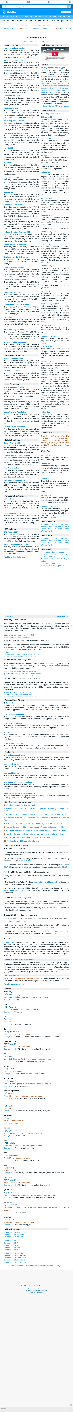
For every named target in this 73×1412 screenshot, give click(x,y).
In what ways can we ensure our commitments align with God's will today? (34, 823)
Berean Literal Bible (12, 96)
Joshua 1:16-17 (47, 244)
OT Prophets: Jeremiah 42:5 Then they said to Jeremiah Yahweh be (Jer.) (32, 1266)
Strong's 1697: (9, 1160)
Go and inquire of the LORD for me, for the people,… (20, 634)
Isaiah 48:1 (45, 412)
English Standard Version (14, 71)
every (43, 90)
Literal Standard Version (14, 387)
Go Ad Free (3, 1407)
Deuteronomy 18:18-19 (50, 304)
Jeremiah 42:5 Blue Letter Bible (16, 1232)
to (50, 83)
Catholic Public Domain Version (17, 455)
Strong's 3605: (9, 1148)
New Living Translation (13, 61)
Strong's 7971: (9, 1212)
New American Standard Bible (16, 133)
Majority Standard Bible (13, 358)
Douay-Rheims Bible (12, 443)
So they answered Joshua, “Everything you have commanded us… (24, 673)
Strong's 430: (9, 1197)
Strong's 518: (9, 1111)
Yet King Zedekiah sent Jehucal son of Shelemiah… (19, 635)
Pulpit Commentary (12, 975)
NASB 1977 (8, 163)
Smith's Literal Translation (14, 427)
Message (65, 526)
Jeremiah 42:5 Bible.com (13, 1237)
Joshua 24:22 (46, 346)
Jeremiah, (56, 83)
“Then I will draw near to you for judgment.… (17, 653)
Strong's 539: (9, 1086)
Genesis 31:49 (38, 882)
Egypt (8, 732)
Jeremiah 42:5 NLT (11, 1243)
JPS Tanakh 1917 (11, 532)
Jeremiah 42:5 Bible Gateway (15, 1234)
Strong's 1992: (9, 999)
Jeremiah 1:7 (46, 291)
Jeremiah (8, 28)
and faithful (58, 86)
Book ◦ (59, 616)
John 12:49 (21, 921)
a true (51, 86)
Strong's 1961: (9, 1061)
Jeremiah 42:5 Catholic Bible (15, 1262)
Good (50, 526)
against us (45, 88)
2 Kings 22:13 (46, 117)
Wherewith (58, 529)
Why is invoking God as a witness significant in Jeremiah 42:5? (30, 837)
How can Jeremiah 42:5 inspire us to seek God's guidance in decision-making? (35, 827)
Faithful (44, 526)
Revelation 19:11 (17, 890)
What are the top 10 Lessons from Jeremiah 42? (25, 841)
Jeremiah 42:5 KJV (11, 1250)
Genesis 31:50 (46, 215)
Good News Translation (13, 292)
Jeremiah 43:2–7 (51, 933)
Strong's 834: (9, 1173)
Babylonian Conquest (14, 743)
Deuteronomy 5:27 (48, 232)
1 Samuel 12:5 (46, 198)
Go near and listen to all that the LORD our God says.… (21, 671)
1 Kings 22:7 (46, 156)
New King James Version (14, 121)
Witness (44, 531)
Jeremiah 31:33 (62, 931)
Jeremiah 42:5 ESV (11, 1245)
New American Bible (12, 468)
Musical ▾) (59, 45)
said (47, 83)
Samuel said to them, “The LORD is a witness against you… (22, 654)
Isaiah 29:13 (61, 867)
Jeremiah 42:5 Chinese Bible (15, 1258)
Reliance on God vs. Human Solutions (19, 793)
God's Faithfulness (11, 773)
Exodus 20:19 (46, 496)
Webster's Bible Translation (15, 342)
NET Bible (8, 317)
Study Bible (9, 616)
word (48, 90)
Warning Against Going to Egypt (53, 68)
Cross (31, 41)
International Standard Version (16, 305)
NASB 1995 (8, 148)
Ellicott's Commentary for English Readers (20, 960)
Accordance (45, 524)
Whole (66, 529)
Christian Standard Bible (14, 220)
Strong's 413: (9, 1024)
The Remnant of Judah (15, 714)
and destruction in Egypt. (52, 563)
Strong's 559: (9, 1012)
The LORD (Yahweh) (14, 723)
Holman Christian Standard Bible (17, 232)
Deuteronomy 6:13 (48, 336)
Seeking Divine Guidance (14, 764)
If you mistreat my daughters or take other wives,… (20, 656)
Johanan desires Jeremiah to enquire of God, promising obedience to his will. (55, 554)
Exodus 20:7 (46, 479)
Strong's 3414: (9, 1037)
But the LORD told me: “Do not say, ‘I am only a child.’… (20, 693)
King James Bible (11, 108)
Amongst (59, 524)
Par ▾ (17, 45)
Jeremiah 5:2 (46, 455)
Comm (42, 41)
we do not (56, 88)
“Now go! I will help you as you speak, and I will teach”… (21, 696)
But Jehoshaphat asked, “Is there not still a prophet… (20, 637)
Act (53, 524)
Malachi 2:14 (53, 882)
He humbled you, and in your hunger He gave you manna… (21, 675)
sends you (45, 92)
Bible (3, 28)
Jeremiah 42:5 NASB (12, 1247)
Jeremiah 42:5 (9, 942)
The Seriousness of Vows (14, 755)
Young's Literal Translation (15, 412)
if (50, 88)
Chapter (65, 616)
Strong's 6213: (9, 1136)
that (51, 90)
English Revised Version (14, 267)
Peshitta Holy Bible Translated (16, 514)
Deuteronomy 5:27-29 (49, 506)
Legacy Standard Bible (13, 178)
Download (65, 106)
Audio (26, 41)
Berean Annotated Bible (13, 205)
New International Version (14, 48)
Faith (67, 524)
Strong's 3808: (9, 1123)
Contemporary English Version (16, 257)
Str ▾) (20, 45)
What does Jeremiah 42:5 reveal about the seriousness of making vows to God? (36, 830)
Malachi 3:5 (45, 172)
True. (50, 529)
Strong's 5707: (9, 1098)
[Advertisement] (36, 601)
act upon (65, 88)
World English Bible (12, 371)
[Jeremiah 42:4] (2, 630)
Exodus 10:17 (49, 927)
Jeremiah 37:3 (46, 138)
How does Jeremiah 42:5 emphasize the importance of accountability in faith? (35, 834)
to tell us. (53, 92)
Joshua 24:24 (40, 904)
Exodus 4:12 (46, 325)
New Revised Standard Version (16, 480)
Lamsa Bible (9, 499)
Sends (43, 529)
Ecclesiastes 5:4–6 (49, 908)
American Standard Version (15, 244)
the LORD (57, 90)
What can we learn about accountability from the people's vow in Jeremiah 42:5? (36, 814)
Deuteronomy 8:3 (48, 266)
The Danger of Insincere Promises (18, 782)
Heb (47, 41)
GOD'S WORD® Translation (15, 280)
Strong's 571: (9, 1074)
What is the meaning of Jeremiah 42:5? (21, 805)
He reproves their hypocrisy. (53, 566)
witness (66, 86)
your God (65, 90)
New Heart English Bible (14, 330)
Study (37, 41)
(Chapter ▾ (13, 45)
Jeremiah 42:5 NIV (11, 1241)
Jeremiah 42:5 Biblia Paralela (15, 1255)
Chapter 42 (15, 28)
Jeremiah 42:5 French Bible (14, 1260)
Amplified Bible (10, 192)
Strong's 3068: (9, 1049)
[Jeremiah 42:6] (70, 630)
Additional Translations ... (14, 557)
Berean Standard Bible (13, 83)
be (47, 86)
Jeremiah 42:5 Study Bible (14, 1253)
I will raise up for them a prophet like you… (18, 694)
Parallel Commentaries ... (14, 984)
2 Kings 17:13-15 (47, 361)
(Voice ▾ (53, 45)
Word (50, 531)
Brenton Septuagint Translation (16, 545)
